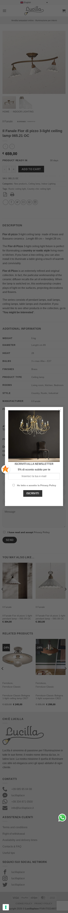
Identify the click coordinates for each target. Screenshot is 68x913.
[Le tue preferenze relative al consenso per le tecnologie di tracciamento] (6, 907)
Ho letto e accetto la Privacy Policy (36, 485)
